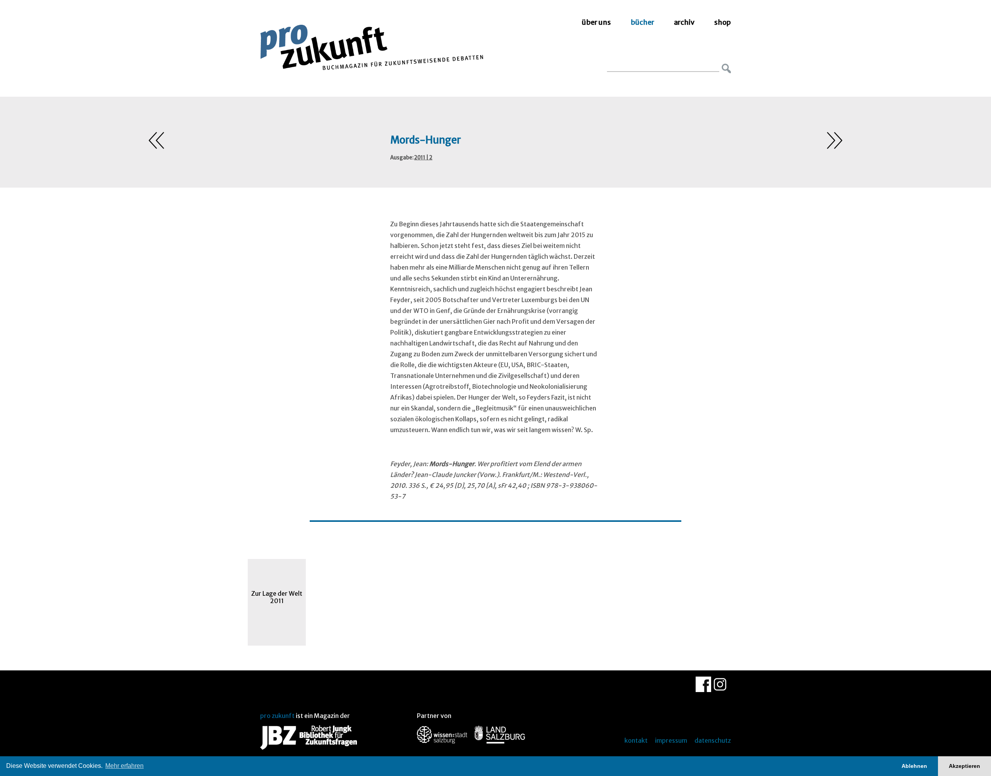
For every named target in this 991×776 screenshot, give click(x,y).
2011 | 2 (423, 157)
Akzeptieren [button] (964, 766)
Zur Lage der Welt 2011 (276, 597)
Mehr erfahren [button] (124, 765)
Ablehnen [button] (914, 766)
